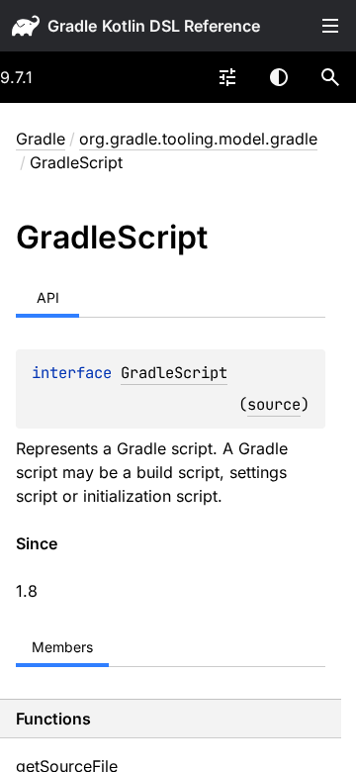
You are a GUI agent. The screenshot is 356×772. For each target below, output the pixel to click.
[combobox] (227, 77)
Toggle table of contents (330, 25)
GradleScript (174, 372)
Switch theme (279, 77)
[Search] (330, 77)
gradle (72, 26)
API (48, 297)
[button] (330, 77)
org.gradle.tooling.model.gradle (198, 138)
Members (62, 646)
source (274, 404)
